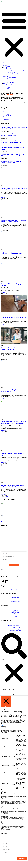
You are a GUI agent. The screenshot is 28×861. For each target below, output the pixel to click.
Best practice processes (11, 68)
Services (5, 75)
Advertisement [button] (4, 813)
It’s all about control (10, 72)
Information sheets (10, 82)
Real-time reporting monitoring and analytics (15, 70)
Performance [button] (4, 797)
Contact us (5, 83)
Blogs (4, 111)
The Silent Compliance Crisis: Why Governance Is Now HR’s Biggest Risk (14, 127)
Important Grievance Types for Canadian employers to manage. (12, 454)
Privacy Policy (18, 689)
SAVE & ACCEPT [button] (5, 829)
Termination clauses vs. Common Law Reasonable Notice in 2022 (11, 161)
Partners (8, 87)
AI (6, 71)
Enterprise (8, 66)
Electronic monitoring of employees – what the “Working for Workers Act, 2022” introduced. (13, 155)
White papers (9, 79)
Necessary (3, 726)
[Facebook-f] (3, 581)
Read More (3, 197)
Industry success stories (11, 77)
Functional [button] (3, 789)
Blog (7, 78)
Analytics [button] (3, 804)
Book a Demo (9, 86)
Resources (5, 76)
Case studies (8, 81)
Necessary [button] (3, 723)
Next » (7, 496)
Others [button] (2, 822)
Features (5, 67)
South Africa (9, 115)
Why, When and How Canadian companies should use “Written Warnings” (13, 486)
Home (4, 62)
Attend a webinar (10, 84)
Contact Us (8, 88)
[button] (14, 34)
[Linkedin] (6, 581)
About (4, 63)
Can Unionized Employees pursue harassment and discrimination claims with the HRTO (13, 422)
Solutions (5, 65)
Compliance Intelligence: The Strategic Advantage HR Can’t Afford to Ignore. (11, 141)
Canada (7, 114)
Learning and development (12, 73)
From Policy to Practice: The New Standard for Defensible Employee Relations (14, 134)
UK (7, 113)
